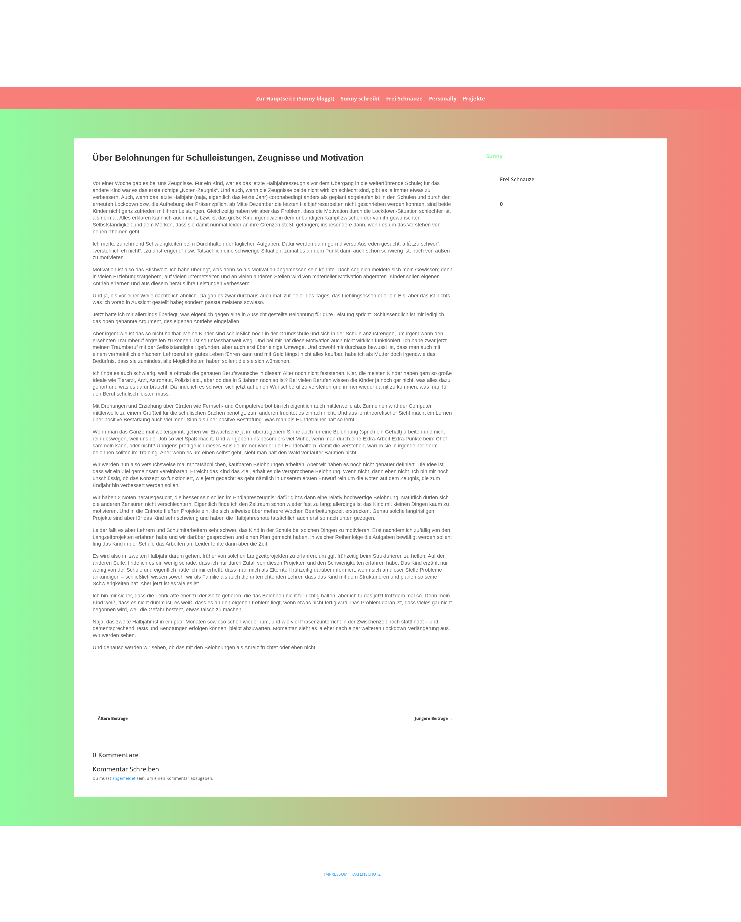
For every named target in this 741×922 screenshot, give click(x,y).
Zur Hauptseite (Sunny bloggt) (295, 99)
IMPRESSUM (336, 874)
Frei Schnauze (404, 99)
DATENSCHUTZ (366, 874)
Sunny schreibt (360, 99)
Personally (442, 99)
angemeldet (123, 778)
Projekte (474, 99)
